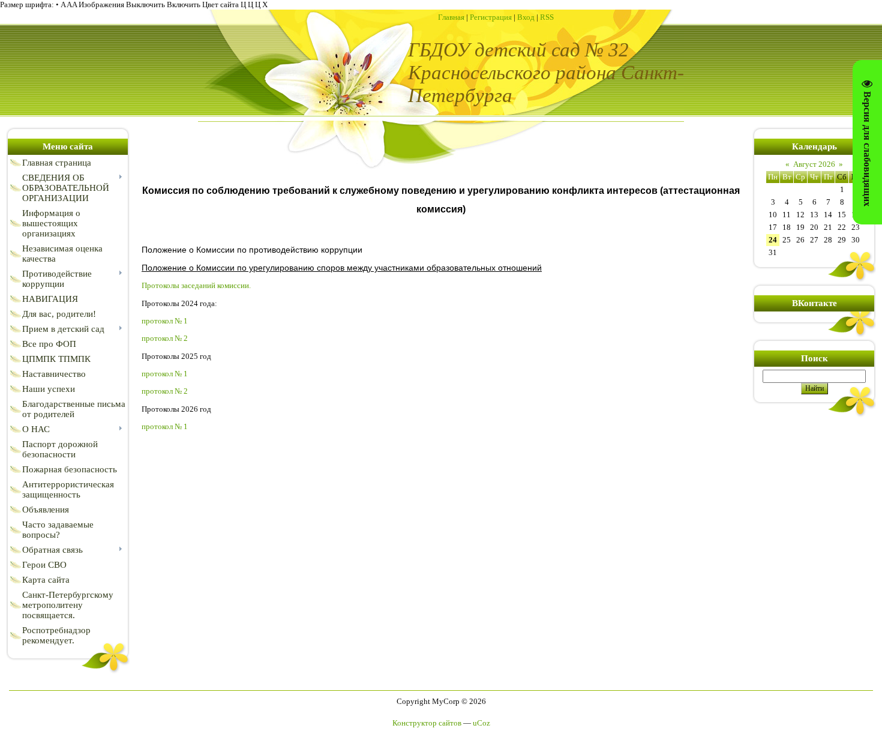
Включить (183, 4)
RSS (547, 17)
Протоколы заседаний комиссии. (196, 285)
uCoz (481, 722)
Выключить (145, 4)
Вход (526, 17)
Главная (451, 17)
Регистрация (491, 17)
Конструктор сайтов (426, 722)
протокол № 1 (165, 320)
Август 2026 (814, 164)
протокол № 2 (165, 338)
